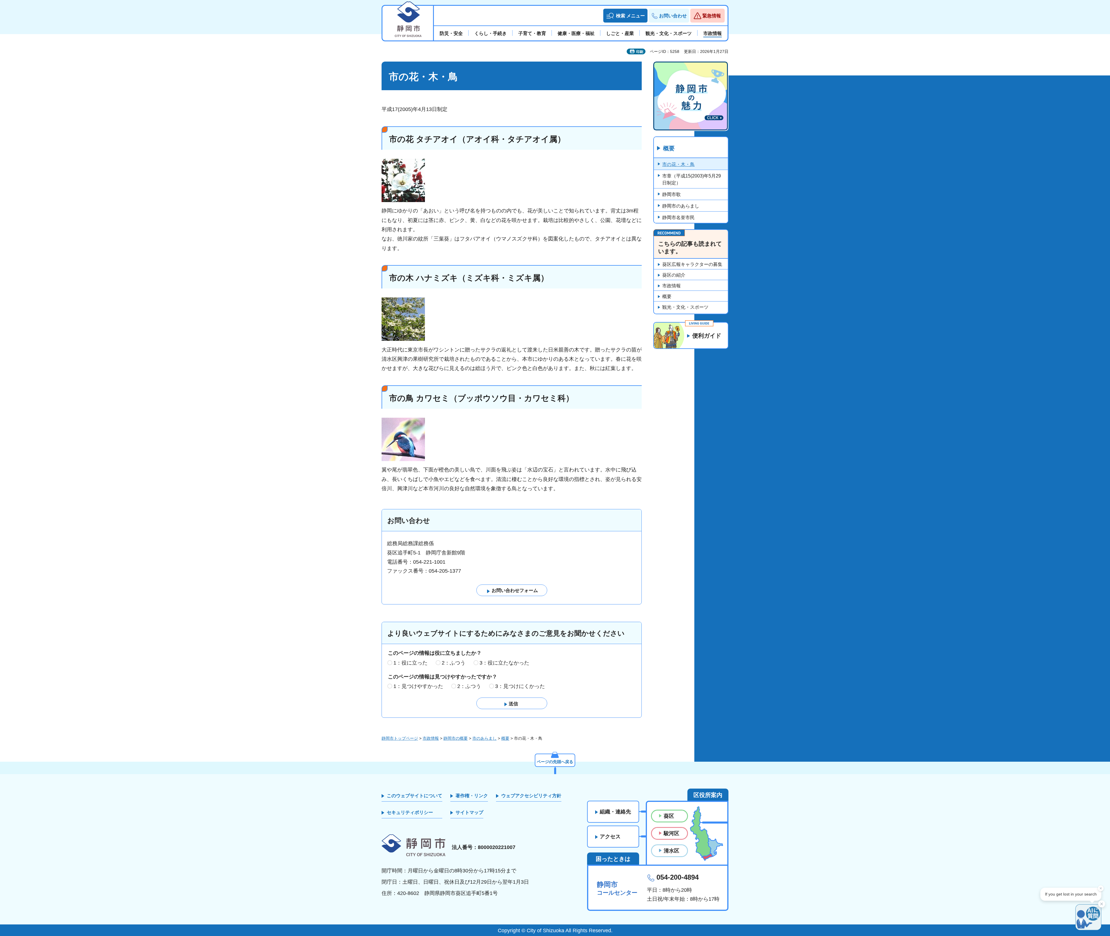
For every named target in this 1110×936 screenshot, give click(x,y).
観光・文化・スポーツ (685, 307)
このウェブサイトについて (414, 795)
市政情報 (671, 285)
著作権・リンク (472, 795)
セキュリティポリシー (410, 812)
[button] (625, 16)
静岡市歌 (671, 194)
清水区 (671, 851)
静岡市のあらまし (680, 206)
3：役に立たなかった (504, 663)
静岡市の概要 (455, 738)
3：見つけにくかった (520, 686)
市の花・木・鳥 (678, 164)
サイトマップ (469, 812)
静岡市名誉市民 (678, 217)
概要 (669, 148)
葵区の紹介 (673, 275)
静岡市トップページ (400, 738)
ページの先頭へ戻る (555, 761)
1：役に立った (410, 663)
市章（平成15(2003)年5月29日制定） (691, 179)
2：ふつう (453, 663)
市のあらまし (484, 738)
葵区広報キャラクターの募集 (692, 264)
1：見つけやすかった (418, 686)
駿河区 (671, 833)
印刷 (639, 52)
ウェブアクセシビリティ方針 (531, 795)
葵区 (669, 816)
